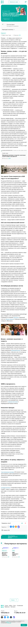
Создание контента (5, 487)
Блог (14, 605)
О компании (20, 605)
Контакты (13, 606)
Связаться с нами (14, 1)
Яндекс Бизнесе (10, 319)
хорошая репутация (13, 401)
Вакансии (7, 606)
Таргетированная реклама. (7, 472)
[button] (25, 2)
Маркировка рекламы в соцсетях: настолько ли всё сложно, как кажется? (14, 156)
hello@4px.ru (5, 612)
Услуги (6, 605)
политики (9, 622)
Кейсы (10, 605)
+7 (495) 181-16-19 (19, 612)
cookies (7, 621)
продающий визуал (15, 350)
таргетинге (16, 317)
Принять (24, 625)
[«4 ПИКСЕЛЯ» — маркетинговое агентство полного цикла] (2, 2)
